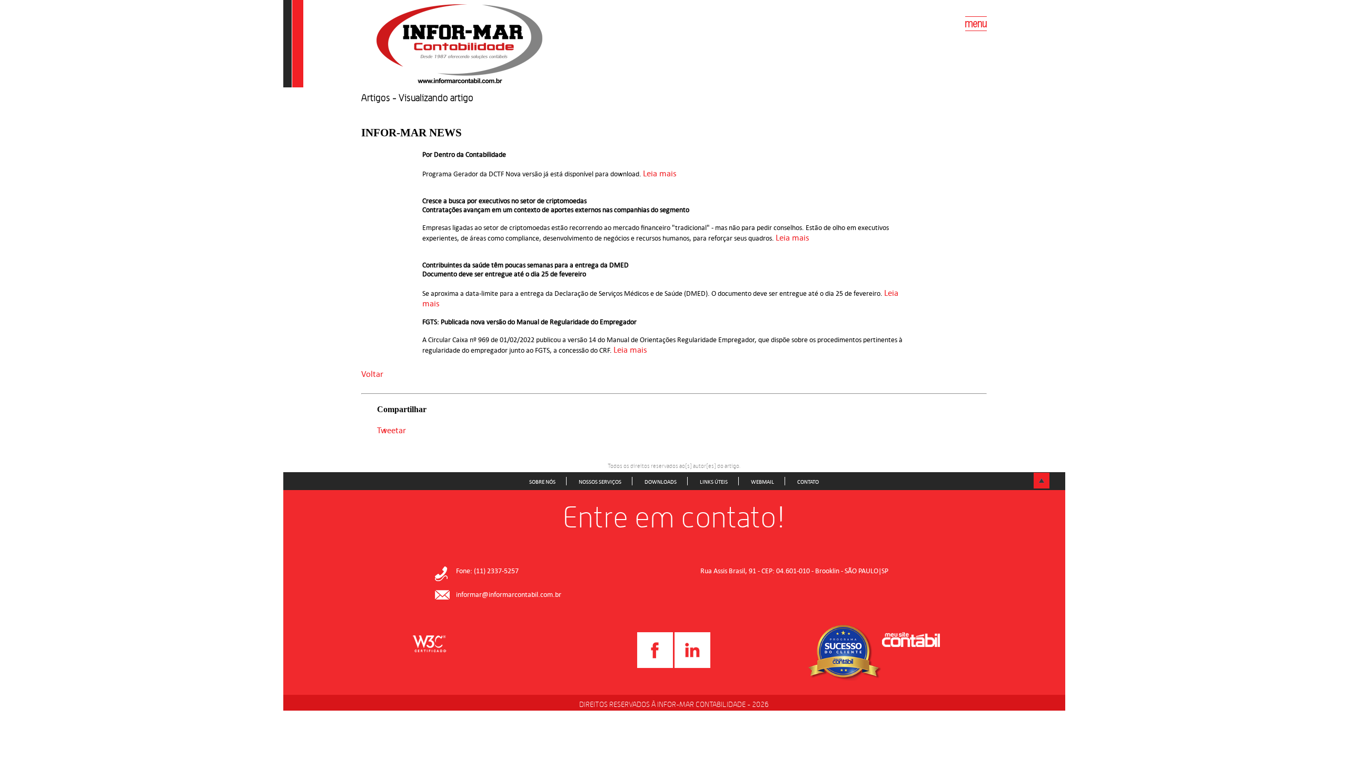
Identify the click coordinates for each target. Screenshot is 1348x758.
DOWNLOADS (661, 481)
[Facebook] (655, 666)
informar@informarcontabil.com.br (508, 594)
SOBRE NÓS (542, 481)
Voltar (372, 373)
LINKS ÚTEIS (714, 481)
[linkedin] (692, 666)
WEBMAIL (762, 481)
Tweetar (391, 430)
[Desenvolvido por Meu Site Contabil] (911, 641)
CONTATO (808, 481)
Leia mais (661, 173)
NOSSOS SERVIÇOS (600, 481)
